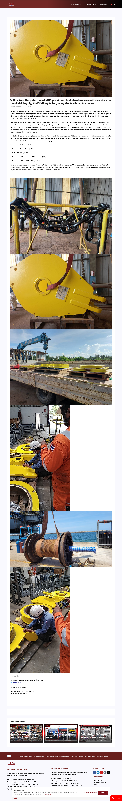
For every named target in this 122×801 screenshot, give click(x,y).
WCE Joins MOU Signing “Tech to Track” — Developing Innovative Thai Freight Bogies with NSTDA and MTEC (59, 735)
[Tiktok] (104, 772)
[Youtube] (101, 772)
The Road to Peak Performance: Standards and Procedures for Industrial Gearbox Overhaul (94, 736)
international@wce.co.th (21, 685)
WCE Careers (98, 785)
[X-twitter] (108, 772)
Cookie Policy (47, 794)
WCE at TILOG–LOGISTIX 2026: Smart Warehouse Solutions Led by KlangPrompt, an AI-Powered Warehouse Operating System (26, 735)
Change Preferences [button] (90, 792)
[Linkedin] (98, 772)
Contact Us (98, 780)
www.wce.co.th (17, 682)
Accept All (103, 793)
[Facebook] (94, 772)
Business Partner (100, 782)
